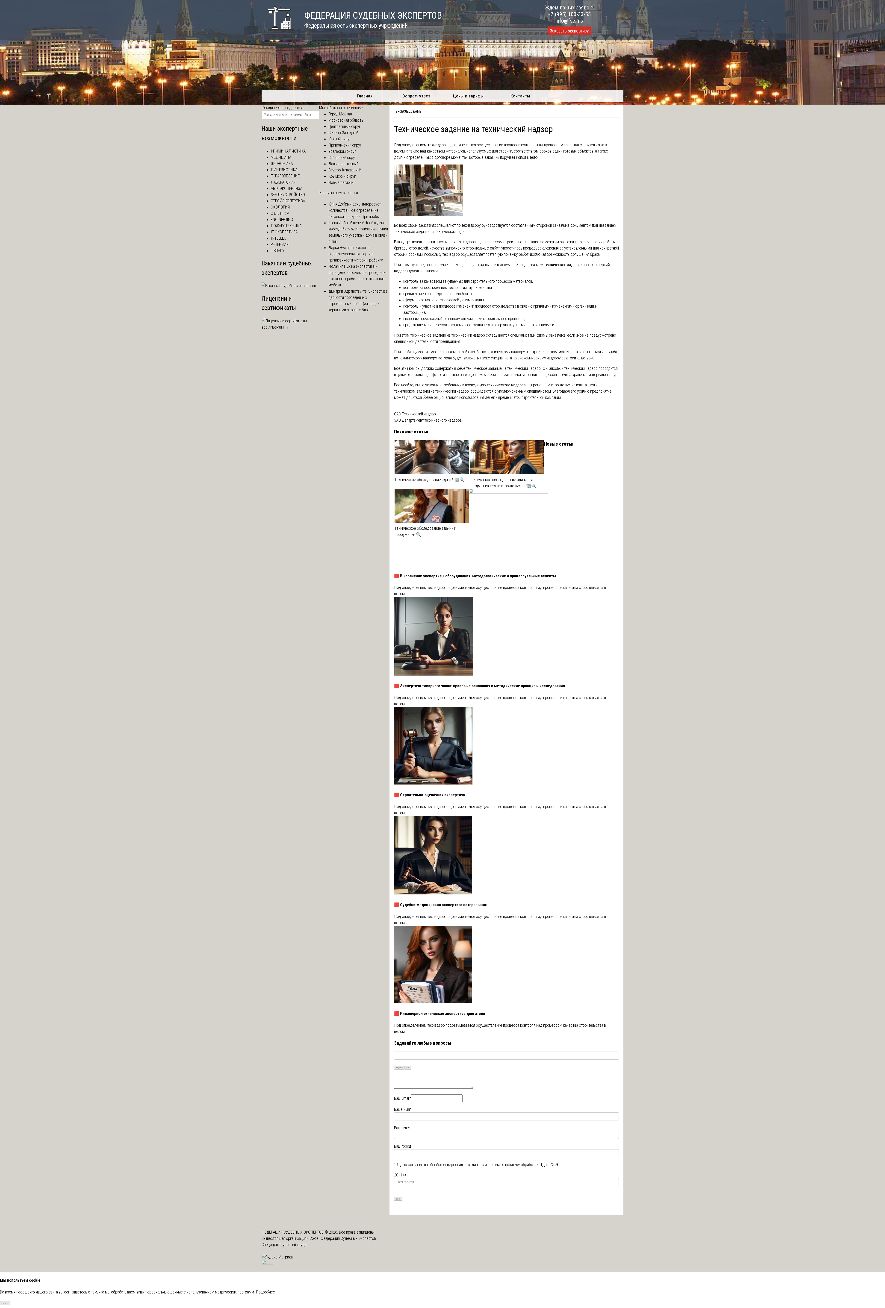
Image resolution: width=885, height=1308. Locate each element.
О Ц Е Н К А (280, 213)
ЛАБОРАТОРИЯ (283, 182)
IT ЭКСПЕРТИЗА (284, 231)
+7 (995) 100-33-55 (569, 14)
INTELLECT (279, 238)
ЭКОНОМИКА (282, 163)
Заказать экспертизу (569, 31)
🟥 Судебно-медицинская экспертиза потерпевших (440, 904)
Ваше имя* (402, 1109)
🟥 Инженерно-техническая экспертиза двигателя (439, 1013)
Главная (365, 96)
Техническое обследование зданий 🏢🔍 (429, 479)
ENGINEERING (282, 219)
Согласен (5, 1303)
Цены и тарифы (468, 96)
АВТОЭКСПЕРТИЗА (286, 188)
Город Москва (340, 114)
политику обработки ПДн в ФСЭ (531, 1164)
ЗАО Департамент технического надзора (428, 420)
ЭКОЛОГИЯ (280, 207)
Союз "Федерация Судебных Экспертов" (343, 1238)
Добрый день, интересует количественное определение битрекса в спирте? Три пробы (354, 210)
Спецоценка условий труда (284, 1244)
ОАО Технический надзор (415, 414)
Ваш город (402, 1146)
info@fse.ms (569, 21)
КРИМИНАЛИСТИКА (288, 151)
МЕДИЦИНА (281, 157)
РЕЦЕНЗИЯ (280, 244)
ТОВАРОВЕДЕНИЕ (285, 175)
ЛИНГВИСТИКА (284, 169)
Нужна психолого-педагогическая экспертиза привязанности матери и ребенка (355, 253)
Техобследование (407, 111)
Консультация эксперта (338, 192)
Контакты (520, 96)
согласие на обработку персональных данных (446, 1164)
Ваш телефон (404, 1127)
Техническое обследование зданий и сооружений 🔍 (425, 531)
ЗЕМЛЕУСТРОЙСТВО (288, 194)
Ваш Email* (402, 1098)
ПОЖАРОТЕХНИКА (286, 225)
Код (408, 1068)
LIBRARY (277, 250)
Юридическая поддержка (283, 107)
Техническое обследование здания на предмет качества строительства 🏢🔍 (503, 482)
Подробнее (265, 1292)
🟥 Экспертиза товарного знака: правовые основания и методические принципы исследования (479, 685)
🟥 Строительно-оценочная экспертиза (429, 794)
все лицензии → (275, 327)
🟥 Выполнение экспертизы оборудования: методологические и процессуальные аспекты (475, 575)
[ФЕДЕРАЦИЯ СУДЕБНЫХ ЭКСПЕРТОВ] (277, 33)
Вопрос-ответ (417, 96)
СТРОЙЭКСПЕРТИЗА (288, 200)
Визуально (399, 1068)
